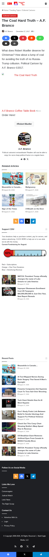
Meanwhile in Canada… (12, 187)
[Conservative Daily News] (16, 3)
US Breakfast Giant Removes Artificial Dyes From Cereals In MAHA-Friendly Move (30, 438)
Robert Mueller (25, 124)
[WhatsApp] (40, 38)
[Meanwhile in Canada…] (12, 178)
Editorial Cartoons (28, 10)
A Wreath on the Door (35, 209)
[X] (14, 38)
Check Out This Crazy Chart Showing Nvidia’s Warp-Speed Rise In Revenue (30, 426)
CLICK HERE (21, 239)
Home (5, 10)
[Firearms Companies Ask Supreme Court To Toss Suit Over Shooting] (9, 392)
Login (6, 522)
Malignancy (30, 187)
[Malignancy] (36, 178)
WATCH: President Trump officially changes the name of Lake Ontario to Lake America (32, 279)
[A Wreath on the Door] (36, 200)
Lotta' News (6, 500)
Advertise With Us (10, 517)
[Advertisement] (24, 328)
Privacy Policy (9, 526)
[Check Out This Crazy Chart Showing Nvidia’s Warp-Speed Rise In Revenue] (9, 427)
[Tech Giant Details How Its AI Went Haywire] (9, 403)
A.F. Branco (9, 31)
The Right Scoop (8, 504)
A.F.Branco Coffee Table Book (18, 110)
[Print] (14, 43)
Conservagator (7, 491)
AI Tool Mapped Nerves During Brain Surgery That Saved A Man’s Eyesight (32, 379)
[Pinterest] (23, 38)
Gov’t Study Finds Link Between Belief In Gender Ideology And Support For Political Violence (31, 414)
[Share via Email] (6, 43)
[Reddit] (31, 38)
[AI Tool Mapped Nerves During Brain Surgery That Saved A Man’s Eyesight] (9, 380)
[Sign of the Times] (12, 200)
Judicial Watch (7, 496)
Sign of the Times (9, 209)
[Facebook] (6, 38)
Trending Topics (15, 10)
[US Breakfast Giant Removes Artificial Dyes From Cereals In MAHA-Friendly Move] (9, 439)
